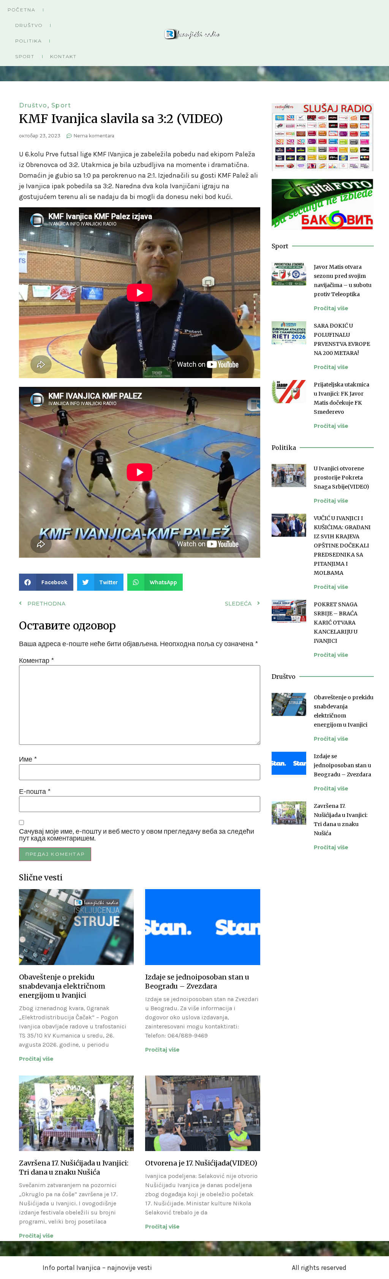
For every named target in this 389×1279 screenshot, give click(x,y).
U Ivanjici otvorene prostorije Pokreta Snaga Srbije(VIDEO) (341, 477)
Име (28, 759)
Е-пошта (35, 791)
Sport (25, 56)
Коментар (36, 660)
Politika (28, 41)
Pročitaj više (36, 1058)
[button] (46, 582)
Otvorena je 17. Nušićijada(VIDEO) (201, 1163)
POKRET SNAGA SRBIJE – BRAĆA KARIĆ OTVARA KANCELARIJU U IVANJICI (335, 622)
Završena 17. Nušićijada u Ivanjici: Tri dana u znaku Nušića (73, 1167)
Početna (21, 10)
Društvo (29, 25)
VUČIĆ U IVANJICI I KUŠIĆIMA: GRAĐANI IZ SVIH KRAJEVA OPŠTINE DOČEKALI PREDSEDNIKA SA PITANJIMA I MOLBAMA (342, 545)
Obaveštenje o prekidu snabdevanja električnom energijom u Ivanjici (62, 986)
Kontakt (63, 56)
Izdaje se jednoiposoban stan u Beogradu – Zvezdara (197, 981)
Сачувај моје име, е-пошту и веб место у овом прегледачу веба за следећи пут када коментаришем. (136, 835)
